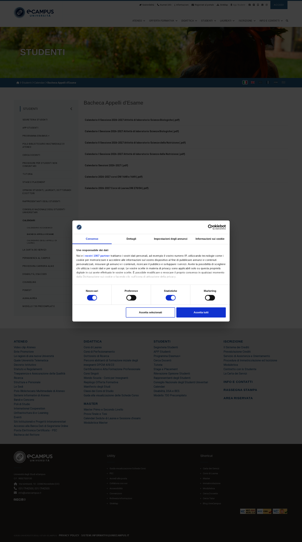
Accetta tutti (201, 312)
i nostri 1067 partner (97, 255)
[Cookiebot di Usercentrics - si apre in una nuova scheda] (210, 227)
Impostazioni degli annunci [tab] (170, 238)
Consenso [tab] (92, 238)
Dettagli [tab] (131, 238)
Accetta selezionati (150, 312)
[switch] (131, 298)
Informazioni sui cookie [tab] (210, 238)
